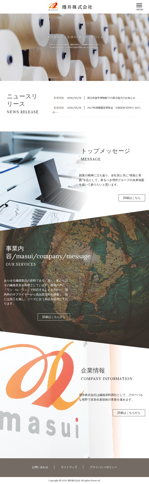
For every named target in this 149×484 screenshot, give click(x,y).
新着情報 (59, 98)
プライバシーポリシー (103, 467)
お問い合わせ (40, 467)
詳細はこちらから (54, 317)
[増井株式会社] (69, 5)
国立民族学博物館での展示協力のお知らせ (111, 98)
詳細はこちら (132, 198)
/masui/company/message (51, 256)
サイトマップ (69, 467)
